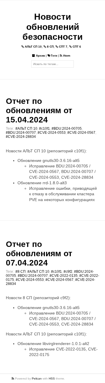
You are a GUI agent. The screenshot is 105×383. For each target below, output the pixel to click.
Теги (54, 55)
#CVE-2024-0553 (52, 133)
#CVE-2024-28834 (21, 137)
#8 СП (20, 272)
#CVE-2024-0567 (81, 133)
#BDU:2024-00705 (67, 129)
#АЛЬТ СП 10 (26, 129)
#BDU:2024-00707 (21, 133)
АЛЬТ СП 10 (33, 46)
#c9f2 (68, 272)
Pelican (37, 378)
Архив (40, 55)
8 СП (50, 46)
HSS (52, 378)
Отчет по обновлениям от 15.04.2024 (39, 110)
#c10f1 (44, 129)
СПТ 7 (62, 46)
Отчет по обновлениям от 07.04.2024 (39, 253)
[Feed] (13, 378)
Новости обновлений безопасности (52, 26)
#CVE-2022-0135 (64, 276)
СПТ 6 (76, 46)
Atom (66, 55)
